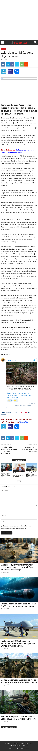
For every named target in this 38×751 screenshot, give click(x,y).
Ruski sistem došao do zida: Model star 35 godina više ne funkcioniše (18, 474)
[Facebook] (12, 64)
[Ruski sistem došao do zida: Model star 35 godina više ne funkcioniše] (19, 467)
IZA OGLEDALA (24, 743)
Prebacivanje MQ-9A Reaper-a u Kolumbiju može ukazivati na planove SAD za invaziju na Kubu (31, 475)
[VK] (3, 64)
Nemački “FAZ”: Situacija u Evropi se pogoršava (29, 449)
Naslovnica (3, 47)
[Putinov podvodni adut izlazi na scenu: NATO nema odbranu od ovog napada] (19, 589)
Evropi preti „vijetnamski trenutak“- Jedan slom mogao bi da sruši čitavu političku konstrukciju (17, 567)
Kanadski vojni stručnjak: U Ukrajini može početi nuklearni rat (9, 450)
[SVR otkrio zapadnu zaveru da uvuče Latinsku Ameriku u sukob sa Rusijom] (19, 702)
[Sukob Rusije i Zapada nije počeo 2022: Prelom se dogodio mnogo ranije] (6, 467)
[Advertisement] (19, 20)
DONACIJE (25, 745)
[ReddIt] (26, 64)
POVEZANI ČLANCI (19, 460)
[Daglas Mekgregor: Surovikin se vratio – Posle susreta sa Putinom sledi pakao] (19, 665)
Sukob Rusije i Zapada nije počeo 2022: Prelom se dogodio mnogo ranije (6, 474)
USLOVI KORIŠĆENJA (15, 745)
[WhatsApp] (22, 64)
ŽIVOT (31, 743)
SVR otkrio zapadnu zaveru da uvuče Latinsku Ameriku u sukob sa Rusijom (18, 717)
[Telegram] (8, 64)
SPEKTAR (10, 47)
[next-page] (20, 481)
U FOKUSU (8, 743)
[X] (17, 64)
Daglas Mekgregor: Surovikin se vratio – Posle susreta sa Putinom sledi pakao (19, 681)
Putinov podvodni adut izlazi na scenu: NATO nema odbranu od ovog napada (18, 605)
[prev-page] (18, 481)
